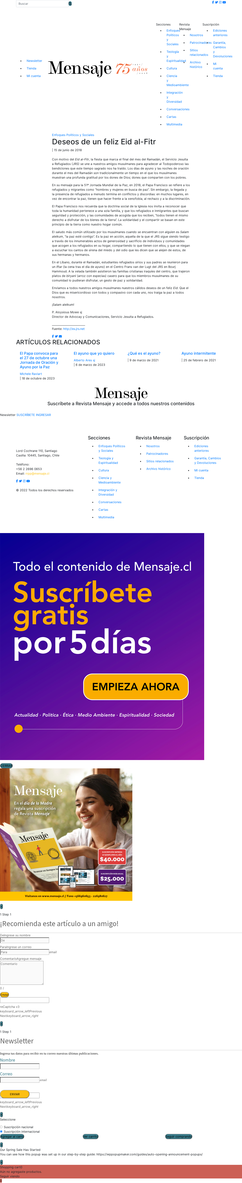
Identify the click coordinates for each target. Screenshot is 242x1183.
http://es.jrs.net (74, 329)
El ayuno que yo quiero (94, 353)
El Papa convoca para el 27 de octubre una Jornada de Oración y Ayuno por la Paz (39, 360)
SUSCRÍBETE (25, 415)
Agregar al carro (12, 1136)
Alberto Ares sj (84, 360)
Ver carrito (90, 1136)
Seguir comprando (178, 1136)
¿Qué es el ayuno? (144, 353)
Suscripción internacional (22, 1131)
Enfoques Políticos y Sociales (73, 135)
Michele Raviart (31, 374)
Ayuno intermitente (199, 353)
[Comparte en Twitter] (56, 336)
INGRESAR (43, 415)
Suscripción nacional (18, 1127)
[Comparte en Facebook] (53, 336)
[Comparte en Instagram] (60, 336)
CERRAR (6, 766)
